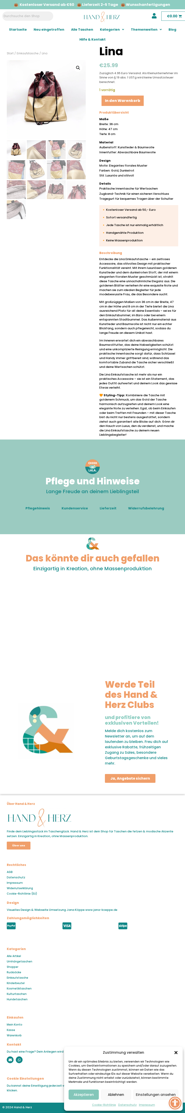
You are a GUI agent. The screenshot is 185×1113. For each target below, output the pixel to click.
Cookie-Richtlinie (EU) (22, 893)
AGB (10, 872)
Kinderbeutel (16, 983)
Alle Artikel (14, 956)
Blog (172, 29)
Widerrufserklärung (20, 888)
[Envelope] (10, 1059)
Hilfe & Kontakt (92, 39)
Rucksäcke (14, 972)
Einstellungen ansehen (156, 1094)
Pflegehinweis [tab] (37, 508)
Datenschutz (127, 1105)
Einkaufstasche (28, 53)
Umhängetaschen (19, 961)
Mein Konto (14, 1024)
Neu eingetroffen (49, 29)
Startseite (18, 29)
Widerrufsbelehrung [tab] (146, 508)
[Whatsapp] (19, 1059)
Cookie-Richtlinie (104, 1105)
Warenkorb (14, 1035)
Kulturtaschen (17, 994)
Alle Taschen (82, 29)
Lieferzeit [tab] (108, 508)
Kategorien (110, 29)
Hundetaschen (17, 999)
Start (10, 53)
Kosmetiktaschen (19, 988)
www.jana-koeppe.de (101, 910)
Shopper (12, 967)
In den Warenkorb (122, 100)
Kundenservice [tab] (75, 508)
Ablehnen (116, 1094)
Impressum (147, 1105)
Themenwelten (144, 29)
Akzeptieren (84, 1094)
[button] (176, 1052)
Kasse (11, 1030)
